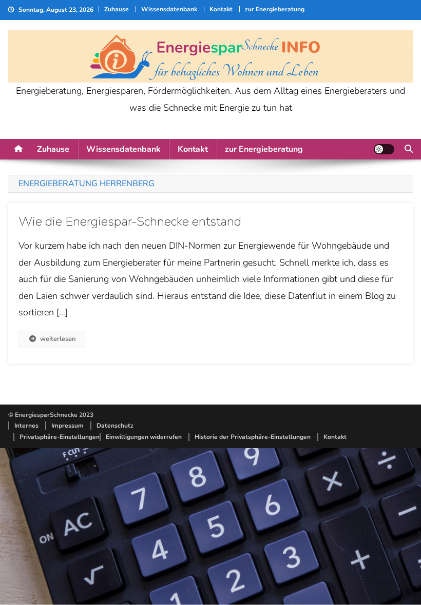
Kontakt (221, 9)
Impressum (67, 425)
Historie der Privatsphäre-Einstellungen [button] (253, 437)
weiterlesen (57, 339)
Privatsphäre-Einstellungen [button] (60, 437)
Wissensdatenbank (169, 9)
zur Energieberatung (274, 9)
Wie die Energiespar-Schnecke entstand (129, 221)
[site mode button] (384, 149)
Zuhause (116, 9)
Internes (26, 425)
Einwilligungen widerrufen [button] (144, 437)
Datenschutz (115, 425)
